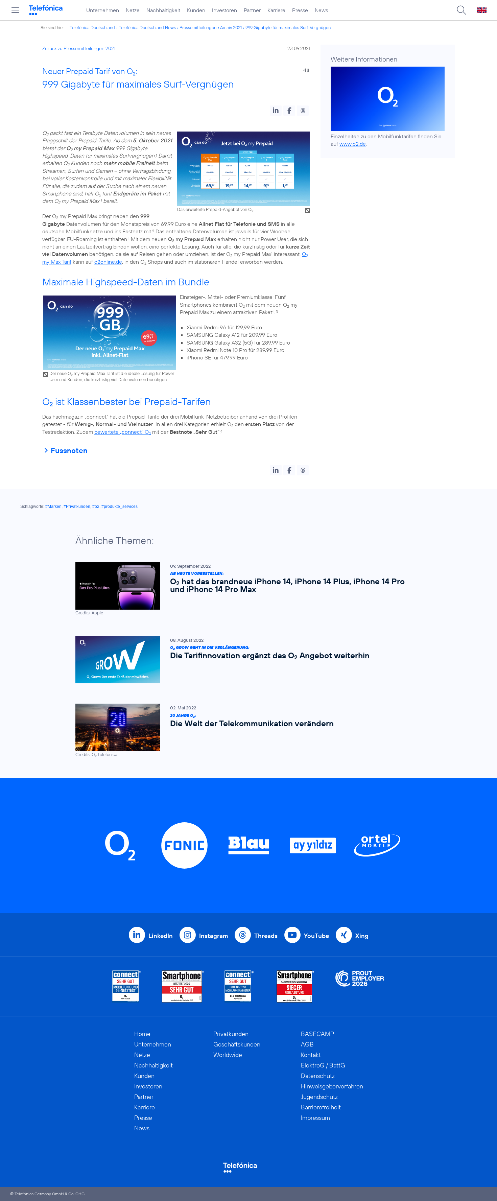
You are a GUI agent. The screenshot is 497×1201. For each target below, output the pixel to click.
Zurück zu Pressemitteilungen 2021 (79, 48)
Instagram (213, 936)
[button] (276, 110)
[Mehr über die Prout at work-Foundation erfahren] (360, 986)
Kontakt (311, 1055)
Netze (133, 10)
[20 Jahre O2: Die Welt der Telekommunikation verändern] (245, 730)
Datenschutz (318, 1076)
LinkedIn (160, 936)
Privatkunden (231, 1034)
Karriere (276, 10)
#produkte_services (119, 506)
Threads (266, 936)
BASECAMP (317, 1034)
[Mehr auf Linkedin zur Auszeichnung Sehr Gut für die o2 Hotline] (239, 986)
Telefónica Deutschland (92, 27)
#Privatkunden (77, 506)
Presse (300, 10)
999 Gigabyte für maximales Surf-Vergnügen (288, 27)
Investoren (224, 10)
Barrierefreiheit (321, 1107)
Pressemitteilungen (198, 27)
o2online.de (108, 261)
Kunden (196, 10)
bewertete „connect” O (122, 431)
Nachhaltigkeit (163, 10)
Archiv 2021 (231, 27)
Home (142, 1034)
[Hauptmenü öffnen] (15, 10)
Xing (362, 936)
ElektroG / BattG (323, 1065)
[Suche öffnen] (461, 10)
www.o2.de (352, 143)
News (321, 10)
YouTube (316, 936)
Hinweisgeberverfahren (332, 1086)
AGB (307, 1044)
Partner (252, 10)
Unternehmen (102, 10)
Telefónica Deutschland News (147, 27)
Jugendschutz (319, 1097)
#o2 (95, 506)
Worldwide (227, 1055)
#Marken (53, 506)
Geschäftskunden (236, 1044)
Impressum (315, 1118)
